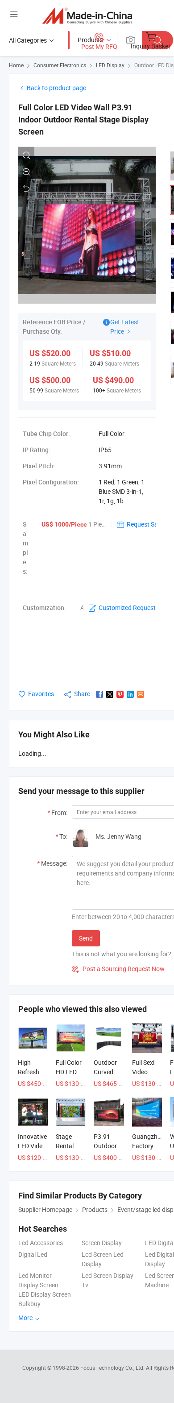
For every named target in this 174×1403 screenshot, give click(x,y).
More (26, 1317)
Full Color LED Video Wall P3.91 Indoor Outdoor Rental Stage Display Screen (83, 119)
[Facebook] (99, 694)
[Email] (140, 694)
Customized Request (127, 607)
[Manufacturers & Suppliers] (87, 15)
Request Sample (149, 524)
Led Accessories (40, 1242)
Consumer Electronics (59, 65)
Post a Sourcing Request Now (118, 968)
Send (86, 938)
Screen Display (102, 1242)
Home (16, 65)
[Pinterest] (120, 694)
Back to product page (56, 87)
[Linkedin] (130, 694)
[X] (109, 694)
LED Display (110, 65)
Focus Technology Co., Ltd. (113, 1367)
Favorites (41, 693)
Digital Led (32, 1254)
